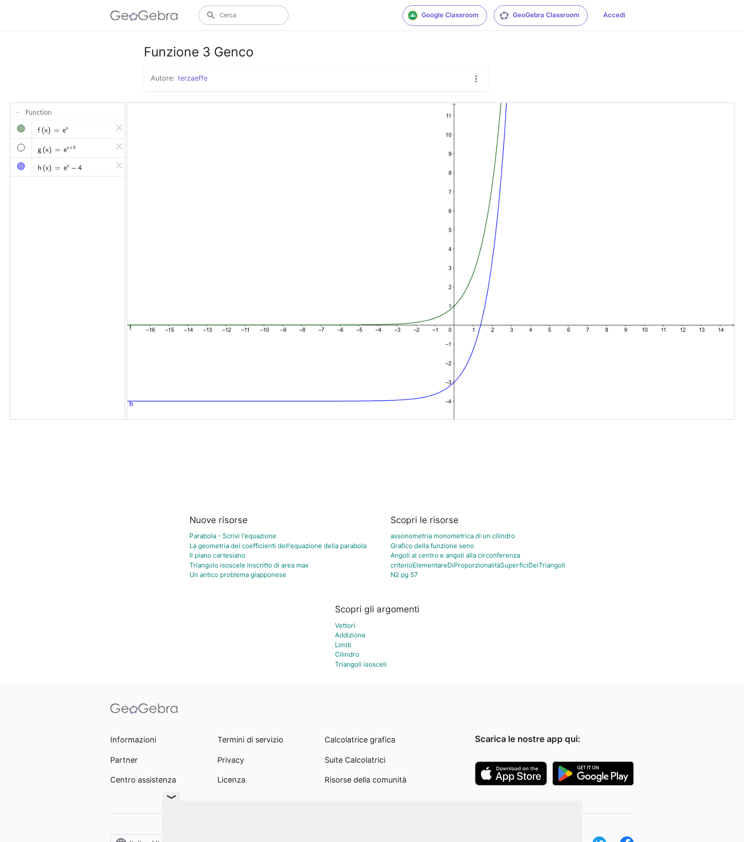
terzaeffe (193, 78)
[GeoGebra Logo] (144, 15)
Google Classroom (450, 15)
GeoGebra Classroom (546, 15)
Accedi (614, 15)
